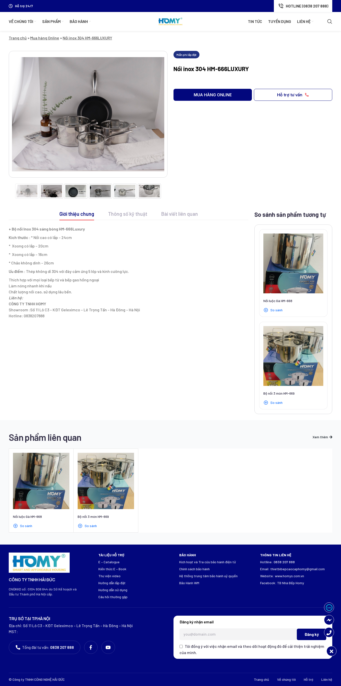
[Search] (330, 21)
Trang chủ (18, 37)
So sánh (276, 310)
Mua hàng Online (44, 37)
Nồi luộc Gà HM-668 (277, 301)
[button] (212, 95)
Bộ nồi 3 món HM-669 (279, 393)
